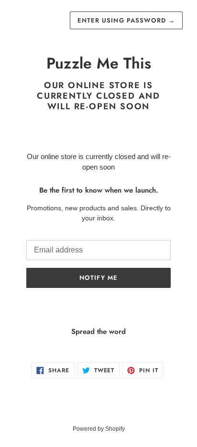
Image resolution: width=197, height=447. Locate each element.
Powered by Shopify (99, 428)
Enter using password (126, 20)
